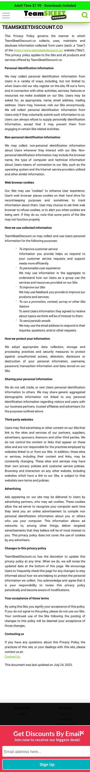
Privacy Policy (65, 724)
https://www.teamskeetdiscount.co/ (38, 50)
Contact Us (12, 656)
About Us (65, 713)
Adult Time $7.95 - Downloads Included (45, 5)
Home (22, 713)
